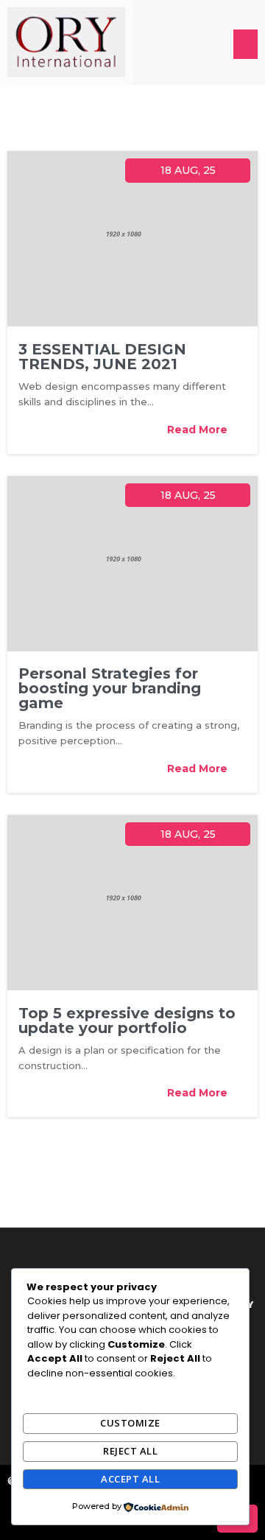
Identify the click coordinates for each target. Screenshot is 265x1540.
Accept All (130, 1478)
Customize (130, 1422)
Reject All (130, 1450)
